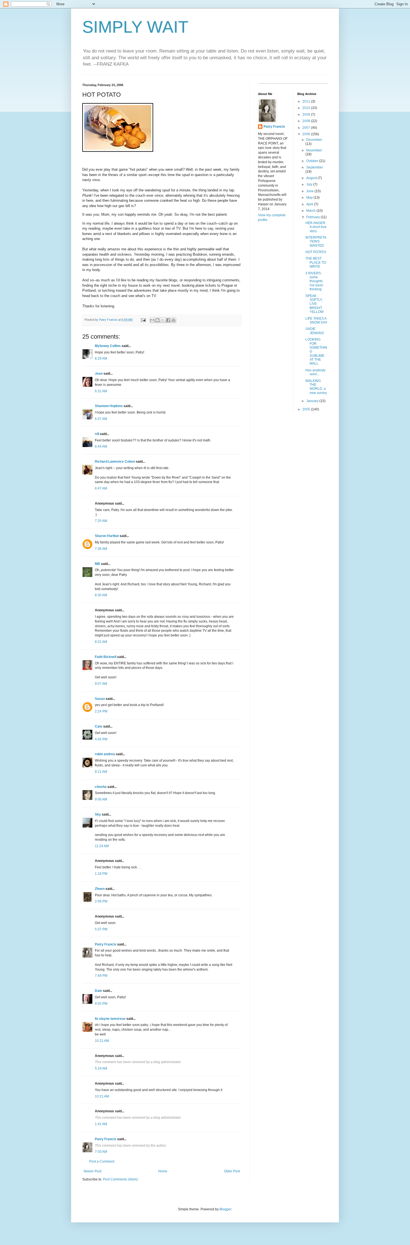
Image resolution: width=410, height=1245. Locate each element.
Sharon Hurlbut (107, 536)
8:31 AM (101, 642)
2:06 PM (101, 901)
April (310, 204)
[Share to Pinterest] (173, 320)
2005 (306, 409)
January (312, 401)
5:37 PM (101, 929)
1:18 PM (101, 874)
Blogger (225, 1209)
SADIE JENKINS (314, 331)
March (311, 211)
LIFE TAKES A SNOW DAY (316, 320)
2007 (306, 128)
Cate (98, 726)
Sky (98, 814)
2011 (306, 101)
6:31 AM (101, 391)
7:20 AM (101, 521)
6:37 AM (101, 419)
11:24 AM (102, 846)
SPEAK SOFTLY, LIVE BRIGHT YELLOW (314, 304)
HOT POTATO (315, 252)
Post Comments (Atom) (120, 1179)
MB (97, 564)
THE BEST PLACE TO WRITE (315, 262)
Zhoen (100, 889)
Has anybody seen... (315, 372)
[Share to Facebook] (168, 320)
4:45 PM (101, 739)
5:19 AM (101, 1068)
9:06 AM (101, 799)
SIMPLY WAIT (135, 27)
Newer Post (92, 1171)
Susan (100, 699)
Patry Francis (105, 944)
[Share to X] (163, 320)
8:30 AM (101, 595)
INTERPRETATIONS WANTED (315, 242)
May (309, 197)
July (309, 184)
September (314, 167)
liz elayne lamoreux (110, 1019)
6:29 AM (101, 358)
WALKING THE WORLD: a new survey (316, 387)
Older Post (232, 1171)
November (314, 150)
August (312, 178)
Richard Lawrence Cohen (115, 462)
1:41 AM (101, 1124)
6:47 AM (101, 488)
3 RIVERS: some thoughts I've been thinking (314, 281)
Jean (99, 374)
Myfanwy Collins (108, 346)
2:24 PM (101, 711)
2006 (306, 134)
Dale (98, 991)
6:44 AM (101, 446)
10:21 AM (102, 1041)
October (312, 161)
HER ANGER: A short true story (316, 227)
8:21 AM (101, 772)
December (314, 140)
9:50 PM (101, 1004)
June (310, 191)
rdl (97, 434)
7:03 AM (101, 1152)
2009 (306, 115)
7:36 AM (101, 549)
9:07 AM (101, 684)
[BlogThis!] (157, 320)
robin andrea (105, 754)
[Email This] (152, 320)
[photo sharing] (117, 150)
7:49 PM (101, 976)
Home (162, 1171)
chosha (101, 787)
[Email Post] (143, 319)
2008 (306, 121)
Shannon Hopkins (109, 406)
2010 (306, 108)
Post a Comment (101, 1161)
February (313, 217)
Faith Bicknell (105, 657)
